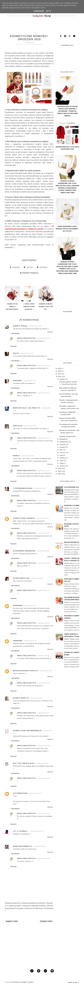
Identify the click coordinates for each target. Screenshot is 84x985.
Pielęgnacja (34, 273)
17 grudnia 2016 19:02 (43, 778)
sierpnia (62, 447)
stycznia (62, 466)
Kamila (16, 456)
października (64, 442)
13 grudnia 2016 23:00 (43, 623)
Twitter (30, 267)
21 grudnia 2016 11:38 (43, 858)
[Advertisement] (67, 292)
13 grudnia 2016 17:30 (29, 380)
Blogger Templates (27, 982)
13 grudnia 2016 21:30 (29, 605)
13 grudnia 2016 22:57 (43, 590)
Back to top (73, 982)
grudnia (62, 379)
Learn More (39, 11)
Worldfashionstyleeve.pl (25, 671)
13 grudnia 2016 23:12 (42, 763)
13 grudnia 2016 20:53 (37, 578)
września (62, 444)
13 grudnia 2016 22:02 (45, 670)
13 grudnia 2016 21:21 (43, 393)
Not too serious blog (24, 763)
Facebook (16, 267)
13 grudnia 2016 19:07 (30, 426)
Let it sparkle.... (21, 831)
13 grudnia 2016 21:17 (43, 338)
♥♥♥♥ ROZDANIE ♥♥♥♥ (71, 487)
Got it (48, 11)
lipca (61, 450)
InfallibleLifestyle (26, 338)
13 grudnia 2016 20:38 (42, 551)
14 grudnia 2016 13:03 (43, 683)
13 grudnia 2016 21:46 (29, 641)
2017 (59, 374)
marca (62, 460)
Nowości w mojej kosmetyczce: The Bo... (46, 306)
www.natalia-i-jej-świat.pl (26, 408)
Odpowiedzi (15, 333)
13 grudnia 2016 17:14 (26, 353)
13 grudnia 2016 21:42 (43, 500)
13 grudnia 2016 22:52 (43, 563)
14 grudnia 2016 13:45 (37, 831)
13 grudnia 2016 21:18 (43, 365)
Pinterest (44, 267)
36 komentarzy (37, 44)
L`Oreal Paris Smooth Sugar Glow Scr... (29, 306)
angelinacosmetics (22, 846)
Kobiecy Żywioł (20, 326)
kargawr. (17, 380)
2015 (59, 468)
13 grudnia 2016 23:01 (43, 655)
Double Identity (21, 698)
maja (61, 455)
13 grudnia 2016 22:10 (36, 698)
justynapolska (20, 793)
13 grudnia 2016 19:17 (40, 488)
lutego (62, 463)
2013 (59, 474)
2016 (59, 376)
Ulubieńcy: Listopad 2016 (67, 436)
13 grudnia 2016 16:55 (35, 326)
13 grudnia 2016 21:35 (43, 470)
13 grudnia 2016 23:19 (35, 793)
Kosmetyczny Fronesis (24, 518)
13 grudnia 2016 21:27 (43, 438)
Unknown (17, 605)
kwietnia (62, 458)
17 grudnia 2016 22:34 (39, 846)
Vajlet (16, 353)
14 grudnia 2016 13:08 (43, 745)
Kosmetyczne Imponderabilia (27, 730)
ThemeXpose (16, 982)
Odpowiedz (50, 331)
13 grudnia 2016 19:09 (27, 455)
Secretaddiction (21, 578)
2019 (59, 368)
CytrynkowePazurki (23, 488)
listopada (62, 439)
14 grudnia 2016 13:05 (43, 713)
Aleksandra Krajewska (24, 551)
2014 (59, 471)
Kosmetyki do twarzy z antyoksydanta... (12, 306)
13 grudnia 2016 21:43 (43, 533)
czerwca (62, 452)
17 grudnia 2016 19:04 (43, 813)
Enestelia (18, 426)
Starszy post (46, 921)
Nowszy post (12, 921)
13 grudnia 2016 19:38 (42, 518)
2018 (59, 371)
